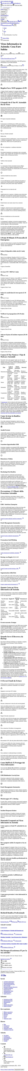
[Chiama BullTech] (19, 21)
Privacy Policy (4, 1069)
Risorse (2, 17)
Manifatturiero (7, 1002)
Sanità (5, 1003)
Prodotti (3, 14)
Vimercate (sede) (7, 1018)
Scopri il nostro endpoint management (9, 535)
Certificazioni (7, 1036)
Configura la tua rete (8, 1029)
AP (1, 56)
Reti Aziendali (7, 985)
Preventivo (9, 25)
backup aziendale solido (13, 486)
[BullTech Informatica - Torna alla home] (6, 6)
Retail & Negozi (7, 1006)
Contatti (2, 19)
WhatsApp (15, 922)
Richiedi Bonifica (5, 922)
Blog (5, 31)
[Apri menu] (15, 25)
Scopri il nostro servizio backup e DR (9, 568)
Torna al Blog (5, 38)
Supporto (4, 25)
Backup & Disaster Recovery (10, 987)
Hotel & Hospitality (8, 1004)
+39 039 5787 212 (8, 1055)
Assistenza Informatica (9, 981)
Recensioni (6, 1039)
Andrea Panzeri (4, 58)
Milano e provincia (8, 1012)
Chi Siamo (6, 1035)
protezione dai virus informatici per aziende (11, 412)
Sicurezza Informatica (9, 983)
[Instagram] (3, 975)
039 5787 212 (22, 922)
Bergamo (6, 1014)
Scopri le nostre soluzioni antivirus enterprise (11, 518)
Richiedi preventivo (5, 959)
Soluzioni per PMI (8, 999)
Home (2, 9)
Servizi (5, 9)
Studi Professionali (8, 1000)
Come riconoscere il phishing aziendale (10, 552)
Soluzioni (3, 11)
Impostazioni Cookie (19, 1069)
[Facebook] (1, 975)
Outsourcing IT (7, 989)
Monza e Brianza (8, 1013)
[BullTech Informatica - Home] (6, 968)
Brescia (5, 1016)
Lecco (5, 1017)
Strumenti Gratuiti (8, 1028)
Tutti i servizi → (7, 993)
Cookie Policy (10, 1069)
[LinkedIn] (5, 975)
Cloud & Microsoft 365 (9, 984)
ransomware (4, 402)
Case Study (6, 1027)
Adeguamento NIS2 (8, 991)
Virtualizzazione (7, 992)
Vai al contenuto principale (7, 1)
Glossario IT (6, 1025)
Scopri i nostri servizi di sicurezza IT (9, 584)
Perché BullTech (4, 15)
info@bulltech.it (9, 1057)
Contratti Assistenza (8, 988)
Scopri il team (11, 58)
